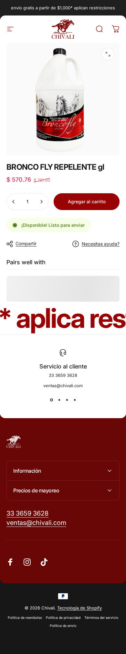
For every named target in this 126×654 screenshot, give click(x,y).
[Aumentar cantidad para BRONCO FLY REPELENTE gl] (41, 202)
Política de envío (63, 626)
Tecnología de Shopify (79, 607)
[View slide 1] (51, 400)
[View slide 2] (59, 400)
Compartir (26, 243)
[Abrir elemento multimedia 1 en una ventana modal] (107, 54)
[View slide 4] (75, 400)
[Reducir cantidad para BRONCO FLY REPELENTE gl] (13, 202)
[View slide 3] (67, 400)
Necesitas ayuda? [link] (101, 244)
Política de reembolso (25, 618)
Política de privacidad (63, 618)
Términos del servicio (101, 618)
